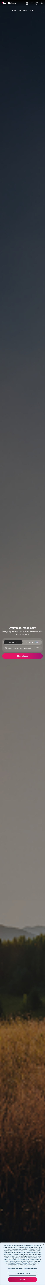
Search (14, 642)
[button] (27, 3)
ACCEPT (22, 1279)
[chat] (32, 3)
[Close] (43, 1244)
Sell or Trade (22, 10)
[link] (8, 2)
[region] (22, 1263)
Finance (13, 10)
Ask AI (31, 642)
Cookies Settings (22, 1273)
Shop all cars (22, 656)
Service (31, 10)
